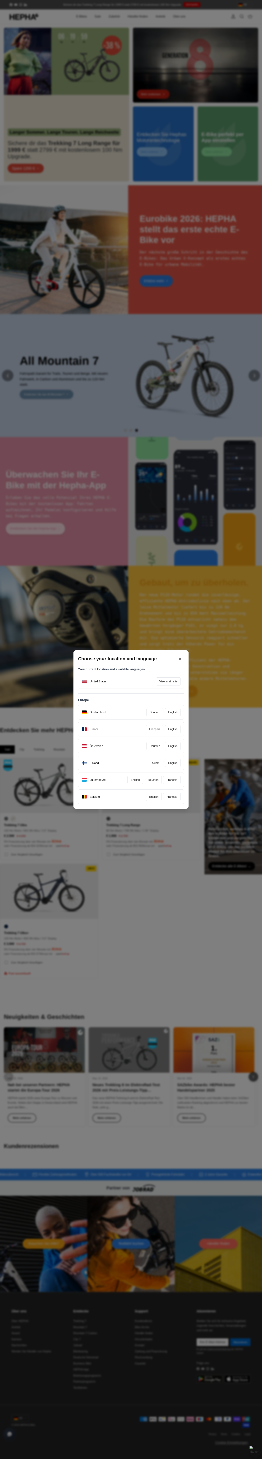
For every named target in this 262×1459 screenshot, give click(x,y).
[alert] (131, 729)
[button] (168, 758)
